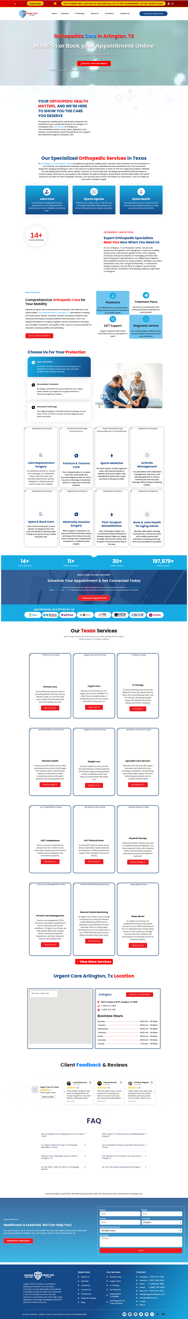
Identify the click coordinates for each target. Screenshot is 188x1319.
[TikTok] (158, 1314)
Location (146, 1218)
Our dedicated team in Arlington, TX (54, 312)
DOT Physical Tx (94, 862)
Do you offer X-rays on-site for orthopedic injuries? (60, 1168)
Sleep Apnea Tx (138, 945)
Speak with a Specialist (18, 1241)
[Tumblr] (163, 1314)
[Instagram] (152, 1314)
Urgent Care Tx (94, 707)
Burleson (136, 587)
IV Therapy (79, 13)
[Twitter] (141, 1314)
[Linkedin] (147, 1314)
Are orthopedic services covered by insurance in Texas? (123, 1146)
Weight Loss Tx (94, 785)
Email (144, 1210)
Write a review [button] (48, 1097)
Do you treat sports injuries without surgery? (121, 1167)
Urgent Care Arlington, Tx (94, 976)
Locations (109, 13)
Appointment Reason (110, 1227)
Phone (103, 1218)
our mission (59, 127)
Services (65, 13)
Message (104, 1235)
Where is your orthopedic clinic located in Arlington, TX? (59, 1157)
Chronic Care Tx (50, 945)
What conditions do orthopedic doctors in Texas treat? (62, 1135)
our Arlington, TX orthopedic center (56, 163)
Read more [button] (71, 1101)
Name (102, 1210)
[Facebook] (130, 1314)
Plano (66, 590)
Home (54, 13)
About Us (95, 13)
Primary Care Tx (50, 708)
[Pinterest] (135, 1314)
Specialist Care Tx (137, 785)
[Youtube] (124, 1314)
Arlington (130, 587)
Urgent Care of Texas (55, 587)
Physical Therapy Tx (137, 862)
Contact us (125, 13)
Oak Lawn (57, 590)
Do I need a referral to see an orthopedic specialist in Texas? (59, 1146)
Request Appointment (154, 14)
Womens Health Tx (50, 785)
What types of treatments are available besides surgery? (123, 1135)
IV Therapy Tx (138, 709)
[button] (154, 1092)
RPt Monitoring (94, 941)
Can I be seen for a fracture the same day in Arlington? (121, 1157)
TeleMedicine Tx (50, 862)
